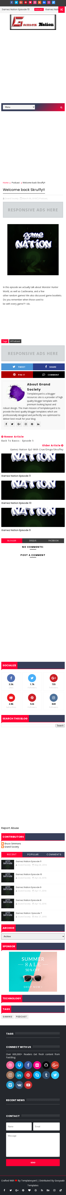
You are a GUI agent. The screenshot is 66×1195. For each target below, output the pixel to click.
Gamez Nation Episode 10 (16, 503)
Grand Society (11, 846)
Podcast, (43, 198)
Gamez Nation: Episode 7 (29, 913)
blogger (11, 540)
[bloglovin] (30, 2)
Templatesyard (29, 1180)
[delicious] (53, 2)
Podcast (31, 9)
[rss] (39, 2)
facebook (54, 540)
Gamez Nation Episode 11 (16, 475)
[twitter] (16, 2)
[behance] (44, 2)
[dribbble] (35, 2)
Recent (12, 854)
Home (6, 182)
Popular (33, 854)
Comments (54, 854)
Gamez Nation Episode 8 (28, 900)
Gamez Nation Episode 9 (51, 9)
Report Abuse (10, 828)
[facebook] (11, 2)
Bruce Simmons (12, 843)
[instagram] (48, 2)
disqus (32, 540)
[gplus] (21, 2)
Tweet (21, 367)
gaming (7, 1016)
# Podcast (15, 341)
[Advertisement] (33, 69)
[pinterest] (25, 2)
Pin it (21, 374)
